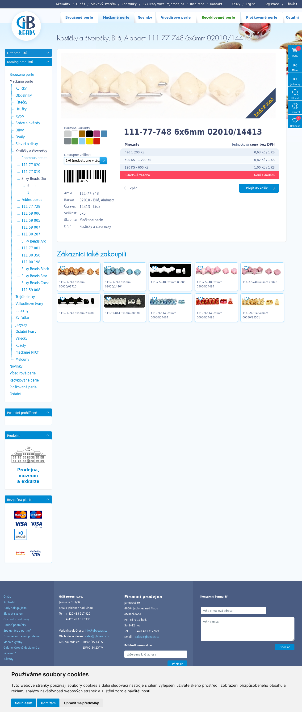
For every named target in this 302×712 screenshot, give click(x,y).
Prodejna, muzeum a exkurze (28, 475)
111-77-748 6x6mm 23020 (260, 282)
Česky (236, 4)
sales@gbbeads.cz (97, 636)
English (250, 4)
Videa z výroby (13, 642)
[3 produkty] (67, 141)
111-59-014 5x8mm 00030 (122, 313)
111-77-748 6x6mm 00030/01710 (72, 284)
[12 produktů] (96, 141)
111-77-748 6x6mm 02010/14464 (118, 284)
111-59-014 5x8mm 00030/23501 (255, 315)
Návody (8, 659)
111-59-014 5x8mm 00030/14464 (163, 315)
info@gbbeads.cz (96, 630)
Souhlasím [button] (23, 703)
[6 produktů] (89, 133)
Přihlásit (291, 4)
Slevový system (14, 613)
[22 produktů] (74, 133)
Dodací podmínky (15, 625)
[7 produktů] (82, 141)
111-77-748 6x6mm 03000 (168, 282)
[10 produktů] (104, 133)
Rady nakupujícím (15, 608)
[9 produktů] (82, 133)
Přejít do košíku (257, 188)
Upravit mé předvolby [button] (81, 703)
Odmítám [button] (48, 703)
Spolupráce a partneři (17, 630)
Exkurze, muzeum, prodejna (22, 636)
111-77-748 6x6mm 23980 (76, 313)
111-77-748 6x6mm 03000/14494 (209, 284)
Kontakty (9, 602)
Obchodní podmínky (16, 619)
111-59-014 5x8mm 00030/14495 (209, 315)
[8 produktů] (67, 133)
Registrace (272, 4)
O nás (7, 596)
